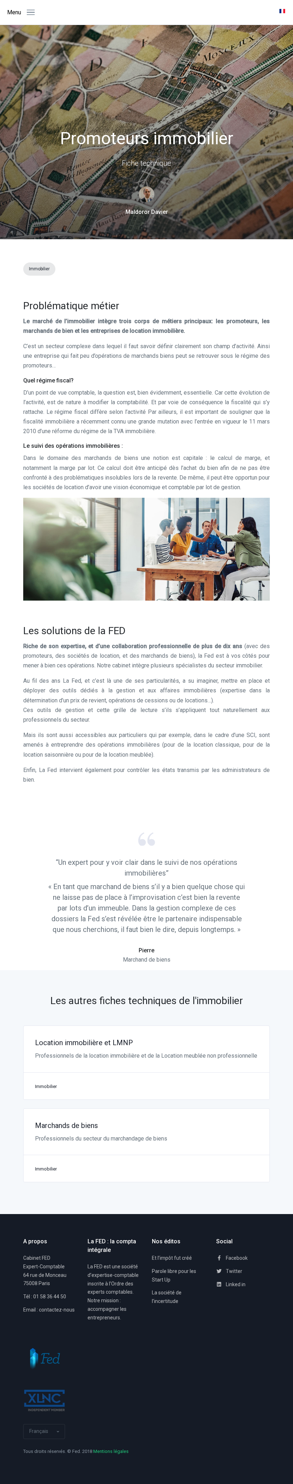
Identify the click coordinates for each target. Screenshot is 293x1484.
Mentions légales (111, 1451)
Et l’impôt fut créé (172, 1258)
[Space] (44, 1359)
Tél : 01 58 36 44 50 (44, 1296)
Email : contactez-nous (49, 1310)
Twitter (233, 1271)
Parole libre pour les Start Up (174, 1275)
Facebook (236, 1258)
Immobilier (39, 268)
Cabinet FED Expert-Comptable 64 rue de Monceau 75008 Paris (44, 1270)
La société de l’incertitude (167, 1297)
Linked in (235, 1284)
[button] (283, 13)
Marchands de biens (66, 1125)
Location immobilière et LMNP (84, 1042)
